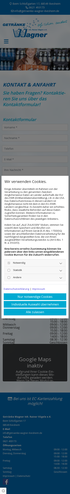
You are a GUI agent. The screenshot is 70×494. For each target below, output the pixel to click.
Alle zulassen (35, 312)
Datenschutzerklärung (16, 288)
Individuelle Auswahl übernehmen (35, 304)
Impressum (38, 288)
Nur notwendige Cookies (35, 297)
